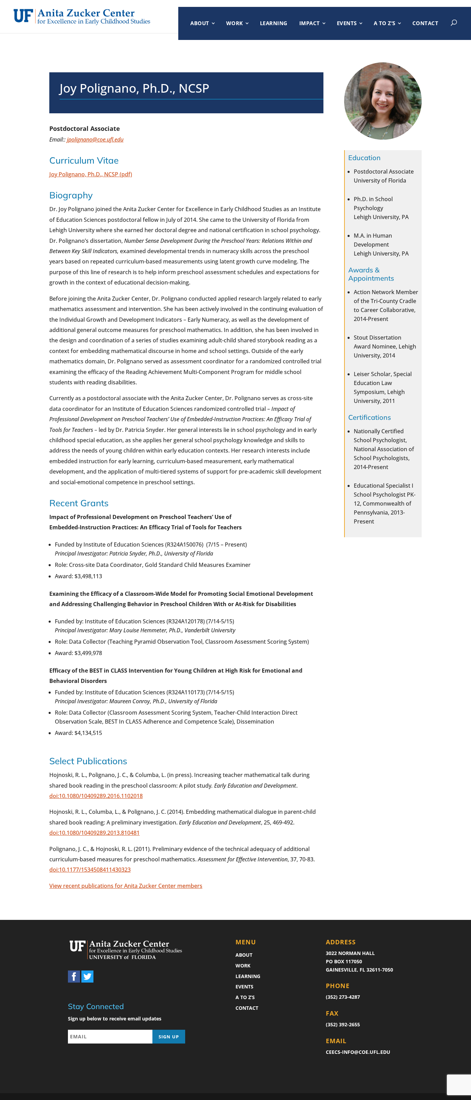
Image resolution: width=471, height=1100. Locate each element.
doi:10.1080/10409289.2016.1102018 (96, 796)
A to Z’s (384, 23)
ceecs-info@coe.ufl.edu (358, 1052)
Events (347, 23)
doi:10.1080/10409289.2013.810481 (94, 833)
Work (234, 23)
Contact (425, 23)
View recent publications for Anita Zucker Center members (125, 886)
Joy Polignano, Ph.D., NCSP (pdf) (90, 174)
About (199, 23)
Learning (274, 23)
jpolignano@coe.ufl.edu (95, 139)
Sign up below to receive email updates (114, 1018)
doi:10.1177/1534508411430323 (90, 869)
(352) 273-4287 (343, 997)
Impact (309, 23)
